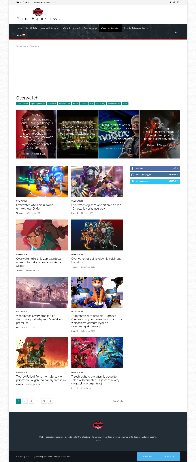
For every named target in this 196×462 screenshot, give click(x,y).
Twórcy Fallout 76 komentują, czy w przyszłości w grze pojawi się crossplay (41, 378)
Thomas (19, 213)
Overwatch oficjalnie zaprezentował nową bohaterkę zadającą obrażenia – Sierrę (40, 262)
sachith (74, 331)
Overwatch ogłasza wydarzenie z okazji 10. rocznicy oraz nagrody (96, 206)
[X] (178, 2)
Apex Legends (22, 104)
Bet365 (75, 104)
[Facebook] (170, 2)
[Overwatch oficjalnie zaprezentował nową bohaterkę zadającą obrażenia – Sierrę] (42, 235)
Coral (125, 104)
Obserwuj (173, 175)
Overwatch (22, 201)
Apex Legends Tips (38, 104)
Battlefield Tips (64, 104)
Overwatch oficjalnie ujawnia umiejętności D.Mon (34, 206)
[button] (176, 31)
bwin (91, 104)
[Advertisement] (98, 71)
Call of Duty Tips (114, 104)
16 (44, 401)
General (36, 115)
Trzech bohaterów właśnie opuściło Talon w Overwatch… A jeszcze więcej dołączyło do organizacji (95, 380)
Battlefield (52, 104)
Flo (17, 327)
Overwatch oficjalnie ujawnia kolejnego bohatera (96, 260)
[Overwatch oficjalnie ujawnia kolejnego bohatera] (97, 235)
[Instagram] (174, 2)
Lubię (175, 168)
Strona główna (22, 46)
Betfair (84, 104)
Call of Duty (100, 104)
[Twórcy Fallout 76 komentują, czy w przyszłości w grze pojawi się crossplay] (42, 352)
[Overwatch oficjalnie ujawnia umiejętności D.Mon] (42, 181)
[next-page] (50, 401)
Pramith (75, 213)
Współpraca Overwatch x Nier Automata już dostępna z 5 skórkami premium (39, 319)
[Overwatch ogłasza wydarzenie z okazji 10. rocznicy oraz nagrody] (97, 181)
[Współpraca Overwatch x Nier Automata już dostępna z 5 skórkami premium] (42, 292)
